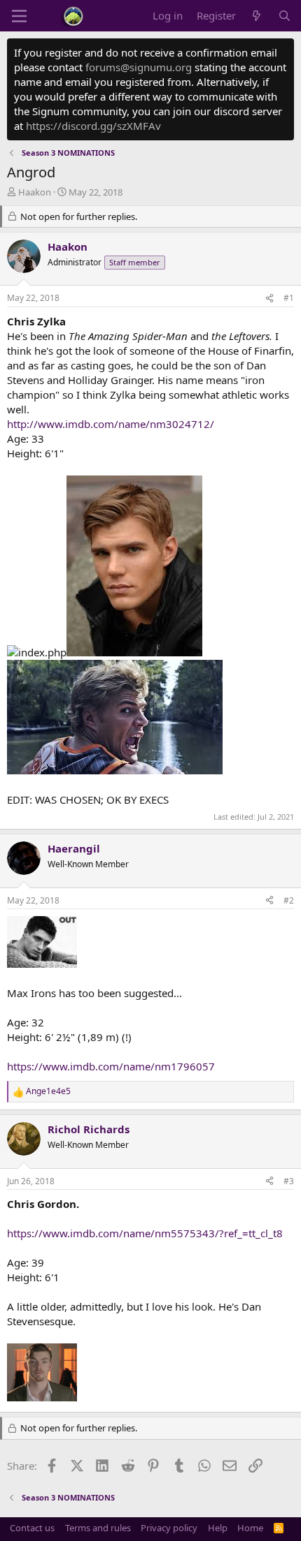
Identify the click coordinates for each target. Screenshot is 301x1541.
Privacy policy (169, 1527)
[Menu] (19, 16)
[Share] (269, 298)
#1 (289, 298)
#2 (289, 900)
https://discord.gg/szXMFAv (93, 126)
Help (217, 1527)
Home (250, 1527)
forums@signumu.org (138, 67)
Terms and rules (98, 1527)
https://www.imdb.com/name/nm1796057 (111, 1066)
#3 (289, 1181)
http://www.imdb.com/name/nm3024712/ (110, 424)
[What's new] (256, 16)
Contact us (32, 1527)
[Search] (284, 16)
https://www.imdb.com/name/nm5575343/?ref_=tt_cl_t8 (145, 1233)
